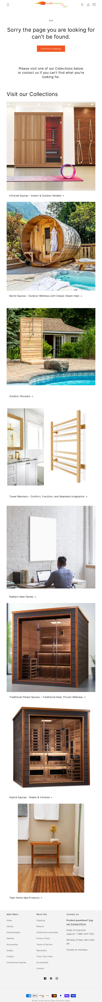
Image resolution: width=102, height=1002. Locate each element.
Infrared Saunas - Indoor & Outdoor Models (35, 195)
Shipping (41, 920)
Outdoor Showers (19, 396)
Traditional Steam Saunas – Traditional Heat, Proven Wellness (46, 697)
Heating (10, 938)
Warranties (41, 950)
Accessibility (42, 962)
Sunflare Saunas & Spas (46, 1000)
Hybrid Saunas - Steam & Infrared (29, 797)
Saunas (10, 926)
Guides (10, 950)
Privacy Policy (43, 938)
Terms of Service (44, 944)
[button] (8, 5)
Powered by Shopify (63, 1000)
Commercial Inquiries (16, 962)
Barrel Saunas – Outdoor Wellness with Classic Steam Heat (44, 295)
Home (9, 920)
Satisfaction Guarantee (47, 932)
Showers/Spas (13, 932)
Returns (40, 926)
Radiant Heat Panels (21, 596)
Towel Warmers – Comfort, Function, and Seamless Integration (47, 496)
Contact (10, 956)
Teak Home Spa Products (24, 897)
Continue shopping (51, 48)
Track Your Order (45, 956)
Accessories (12, 944)
